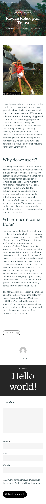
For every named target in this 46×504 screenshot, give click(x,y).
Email (6, 453)
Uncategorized (23, 12)
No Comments (35, 28)
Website (6, 465)
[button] (42, 3)
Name (6, 441)
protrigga (11, 28)
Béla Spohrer (10, 2)
